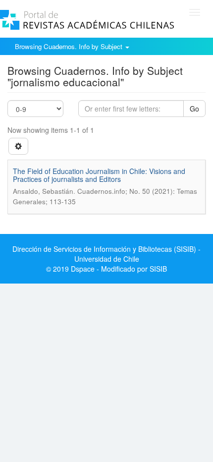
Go (194, 109)
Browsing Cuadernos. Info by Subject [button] (69, 46)
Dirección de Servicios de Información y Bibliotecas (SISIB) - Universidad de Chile (106, 254)
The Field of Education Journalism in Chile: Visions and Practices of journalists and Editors (99, 174)
